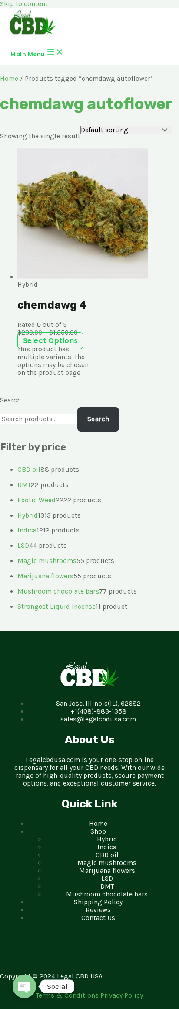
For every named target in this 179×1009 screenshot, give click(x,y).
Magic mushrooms (106, 863)
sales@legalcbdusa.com (98, 719)
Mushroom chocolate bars (107, 894)
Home (9, 78)
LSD (107, 878)
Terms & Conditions (68, 995)
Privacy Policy (121, 995)
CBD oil (107, 855)
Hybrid (107, 839)
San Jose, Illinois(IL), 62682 (98, 703)
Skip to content (24, 4)
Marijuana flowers (107, 871)
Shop (98, 831)
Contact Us (98, 918)
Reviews (98, 910)
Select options (50, 340)
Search (10, 400)
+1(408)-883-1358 (98, 711)
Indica (106, 847)
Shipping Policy (98, 902)
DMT (107, 886)
